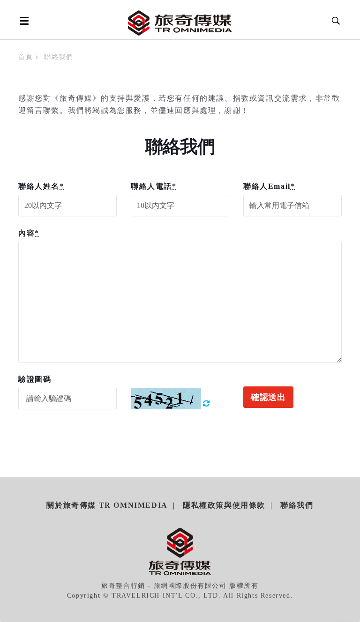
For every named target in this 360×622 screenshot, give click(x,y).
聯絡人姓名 (41, 186)
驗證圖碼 (34, 379)
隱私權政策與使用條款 (224, 505)
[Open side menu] (22, 20)
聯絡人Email (269, 186)
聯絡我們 (296, 505)
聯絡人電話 (154, 186)
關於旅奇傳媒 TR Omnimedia (106, 505)
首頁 (25, 56)
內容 (28, 233)
